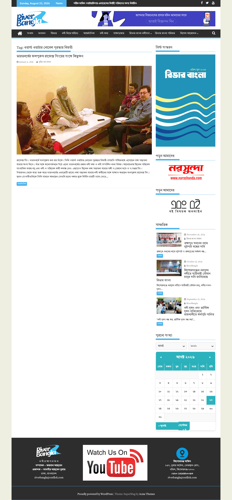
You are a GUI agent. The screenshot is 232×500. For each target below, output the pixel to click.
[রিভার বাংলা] (19, 33)
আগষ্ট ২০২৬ (185, 357)
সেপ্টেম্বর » (183, 427)
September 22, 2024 (195, 299)
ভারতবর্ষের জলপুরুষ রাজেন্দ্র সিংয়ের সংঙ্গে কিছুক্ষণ (50, 56)
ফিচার (54, 33)
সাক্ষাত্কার (118, 33)
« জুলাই (162, 426)
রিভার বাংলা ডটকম (193, 239)
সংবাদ (30, 33)
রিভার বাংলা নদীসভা (139, 33)
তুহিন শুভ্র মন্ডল (45, 62)
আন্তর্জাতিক (89, 33)
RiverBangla (192, 266)
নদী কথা (104, 33)
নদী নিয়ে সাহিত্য (70, 33)
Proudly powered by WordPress (95, 494)
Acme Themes (147, 494)
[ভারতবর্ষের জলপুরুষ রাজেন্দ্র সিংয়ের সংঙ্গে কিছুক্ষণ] (84, 110)
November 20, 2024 (195, 235)
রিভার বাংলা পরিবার (165, 33)
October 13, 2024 (194, 262)
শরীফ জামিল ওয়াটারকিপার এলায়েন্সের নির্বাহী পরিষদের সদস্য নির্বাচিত (79, 3)
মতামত (42, 33)
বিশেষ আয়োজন (188, 33)
